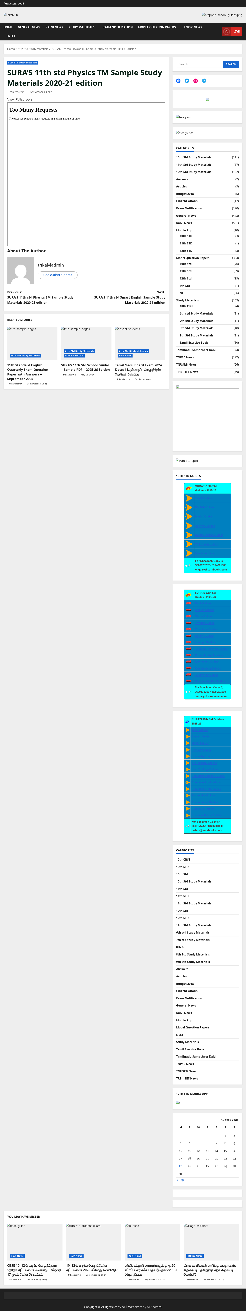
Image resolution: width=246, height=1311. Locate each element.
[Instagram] (195, 81)
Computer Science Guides (211, 648)
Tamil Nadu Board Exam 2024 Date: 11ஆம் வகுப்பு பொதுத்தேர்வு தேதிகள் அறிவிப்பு (138, 369)
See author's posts (57, 275)
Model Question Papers (157, 27)
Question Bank (204, 553)
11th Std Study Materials (22, 62)
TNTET (10, 36)
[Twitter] (187, 81)
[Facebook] (178, 81)
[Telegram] (204, 81)
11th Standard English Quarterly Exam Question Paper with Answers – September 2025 (27, 372)
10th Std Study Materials (193, 157)
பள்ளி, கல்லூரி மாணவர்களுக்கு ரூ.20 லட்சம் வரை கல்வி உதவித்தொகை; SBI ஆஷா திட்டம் (151, 1269)
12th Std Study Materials (193, 172)
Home (8, 27)
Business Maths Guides (210, 681)
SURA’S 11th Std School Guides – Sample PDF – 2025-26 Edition (85, 367)
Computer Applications (206, 782)
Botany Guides (204, 635)
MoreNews (135, 1307)
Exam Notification (118, 27)
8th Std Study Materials (196, 328)
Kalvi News (54, 27)
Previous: (40, 297)
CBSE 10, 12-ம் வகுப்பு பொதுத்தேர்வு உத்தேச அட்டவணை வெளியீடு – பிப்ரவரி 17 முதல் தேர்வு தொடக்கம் (34, 1269)
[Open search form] (218, 31)
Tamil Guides (203, 498)
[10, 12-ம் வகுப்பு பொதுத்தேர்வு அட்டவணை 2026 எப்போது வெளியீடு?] (93, 1242)
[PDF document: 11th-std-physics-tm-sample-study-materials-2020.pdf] (86, 174)
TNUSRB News (186, 364)
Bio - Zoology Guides (205, 769)
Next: (129, 297)
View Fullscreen (19, 99)
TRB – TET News (187, 372)
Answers (182, 179)
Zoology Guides (205, 642)
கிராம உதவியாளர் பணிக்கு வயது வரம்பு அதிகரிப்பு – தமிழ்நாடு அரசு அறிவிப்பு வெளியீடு (210, 1269)
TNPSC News (193, 27)
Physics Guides (204, 622)
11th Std (186, 271)
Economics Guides (207, 661)
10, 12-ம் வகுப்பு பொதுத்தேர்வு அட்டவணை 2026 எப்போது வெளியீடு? (92, 1267)
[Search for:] (199, 64)
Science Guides (205, 525)
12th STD (186, 251)
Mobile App (184, 230)
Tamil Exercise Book (194, 343)
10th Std (186, 264)
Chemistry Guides (206, 629)
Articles (181, 186)
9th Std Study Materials (196, 335)
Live (237, 31)
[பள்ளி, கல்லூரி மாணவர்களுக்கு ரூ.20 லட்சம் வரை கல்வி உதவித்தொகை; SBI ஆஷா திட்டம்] (152, 1242)
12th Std (186, 278)
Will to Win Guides (206, 544)
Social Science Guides (209, 534)
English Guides (204, 507)
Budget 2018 (185, 194)
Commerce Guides (206, 674)
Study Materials (81, 27)
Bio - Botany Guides (204, 762)
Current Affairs (187, 201)
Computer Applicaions (209, 655)
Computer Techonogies (206, 788)
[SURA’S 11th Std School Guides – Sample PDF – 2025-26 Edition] (86, 343)
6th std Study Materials (196, 313)
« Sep (180, 1180)
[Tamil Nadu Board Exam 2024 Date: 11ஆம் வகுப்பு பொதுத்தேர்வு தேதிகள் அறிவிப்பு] (140, 343)
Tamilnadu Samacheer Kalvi (196, 350)
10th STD (186, 236)
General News (29, 27)
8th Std (185, 286)
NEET (183, 293)
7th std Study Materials (196, 321)
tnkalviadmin (17, 92)
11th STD (186, 243)
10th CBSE (187, 306)
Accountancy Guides (208, 668)
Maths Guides (204, 516)
